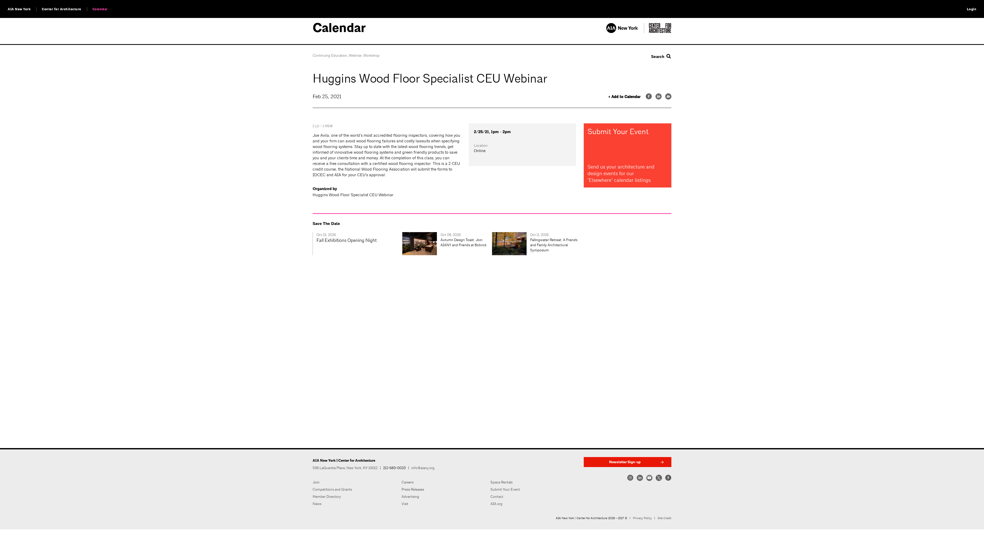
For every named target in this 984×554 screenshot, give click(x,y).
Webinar (355, 55)
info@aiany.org (423, 468)
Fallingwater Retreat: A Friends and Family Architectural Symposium (553, 245)
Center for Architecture (61, 9)
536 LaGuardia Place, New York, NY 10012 (345, 468)
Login (972, 9)
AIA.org (496, 503)
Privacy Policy (642, 518)
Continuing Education (330, 55)
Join (316, 482)
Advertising (410, 496)
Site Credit (664, 518)
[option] (357, 243)
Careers (408, 482)
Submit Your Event (505, 489)
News (317, 503)
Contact (496, 496)
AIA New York (19, 9)
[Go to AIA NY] (625, 31)
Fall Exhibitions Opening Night (346, 240)
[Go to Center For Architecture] (660, 31)
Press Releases (413, 489)
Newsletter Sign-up (625, 462)
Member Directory (327, 496)
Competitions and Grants (332, 489)
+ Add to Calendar (624, 97)
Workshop (371, 55)
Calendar (100, 9)
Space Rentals (501, 482)
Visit (405, 503)
